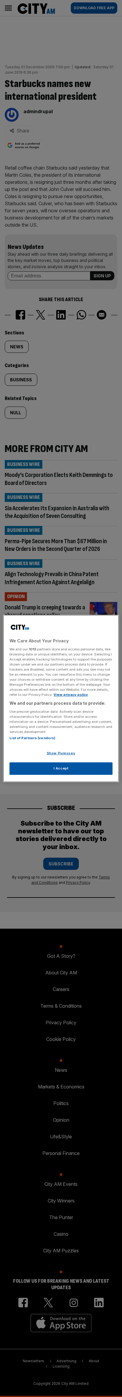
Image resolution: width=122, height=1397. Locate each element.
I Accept (61, 768)
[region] (61, 698)
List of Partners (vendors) (32, 738)
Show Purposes (61, 753)
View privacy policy (71, 695)
